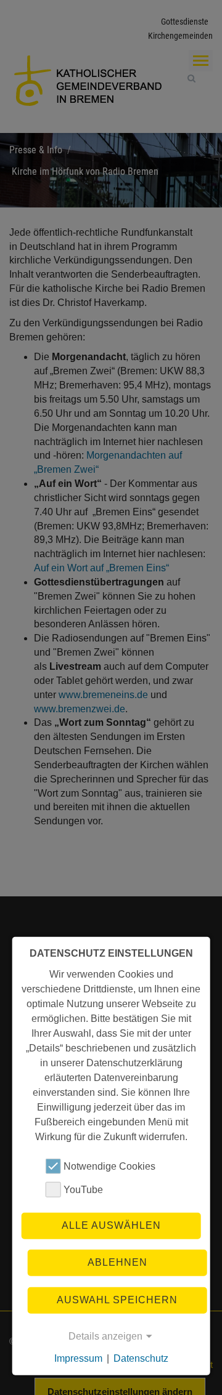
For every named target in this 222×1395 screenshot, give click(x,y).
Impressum (78, 1358)
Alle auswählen (111, 1225)
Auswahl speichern (117, 1299)
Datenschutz (140, 1358)
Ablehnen (117, 1262)
